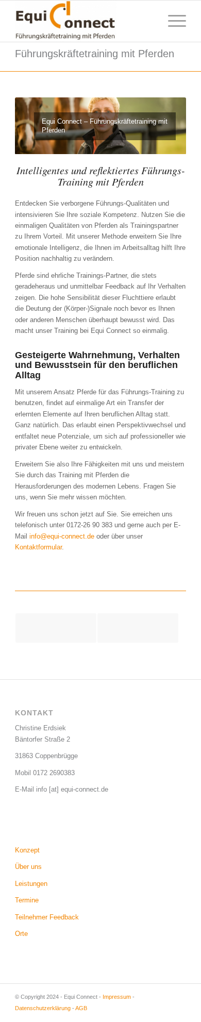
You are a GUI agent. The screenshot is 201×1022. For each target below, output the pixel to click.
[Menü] (172, 21)
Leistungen (31, 883)
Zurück (38, 125)
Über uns (28, 866)
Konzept (27, 850)
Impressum (117, 997)
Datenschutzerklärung (43, 1008)
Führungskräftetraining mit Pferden (94, 53)
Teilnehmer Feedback (47, 917)
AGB (81, 1008)
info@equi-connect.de (61, 536)
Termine (27, 900)
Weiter (162, 125)
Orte (21, 933)
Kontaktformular (38, 547)
